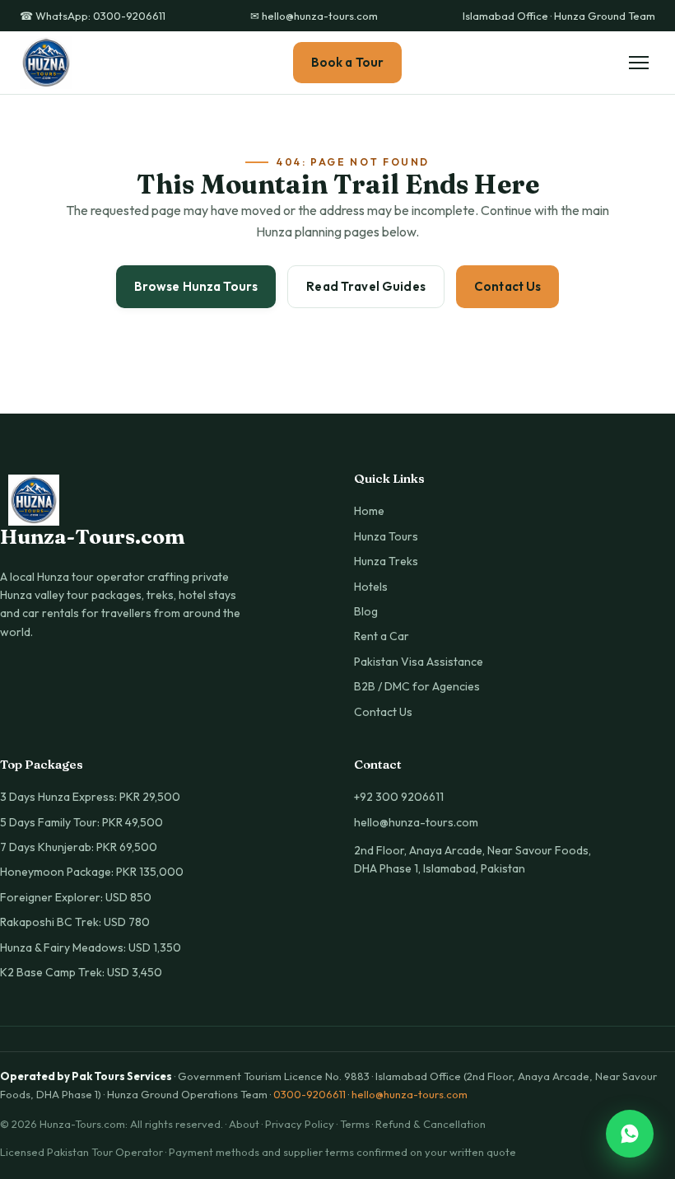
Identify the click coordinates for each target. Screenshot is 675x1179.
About (244, 1123)
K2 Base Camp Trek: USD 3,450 (81, 972)
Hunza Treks (386, 561)
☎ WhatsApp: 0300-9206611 (92, 15)
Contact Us (508, 286)
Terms (355, 1123)
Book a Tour (347, 62)
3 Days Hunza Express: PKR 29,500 (90, 796)
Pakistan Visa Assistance (418, 661)
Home (369, 510)
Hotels (371, 586)
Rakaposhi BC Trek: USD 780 (75, 922)
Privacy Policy (299, 1123)
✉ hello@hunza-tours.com (314, 15)
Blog (366, 611)
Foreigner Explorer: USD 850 (75, 897)
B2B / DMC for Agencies (417, 686)
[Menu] (638, 62)
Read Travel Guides (366, 286)
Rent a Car (381, 636)
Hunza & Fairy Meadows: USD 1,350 (90, 947)
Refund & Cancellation (430, 1123)
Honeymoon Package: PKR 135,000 (92, 871)
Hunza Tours (386, 536)
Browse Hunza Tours (196, 286)
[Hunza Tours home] (46, 62)
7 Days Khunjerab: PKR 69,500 (78, 847)
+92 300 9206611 (399, 796)
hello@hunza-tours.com (416, 822)
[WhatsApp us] (630, 1134)
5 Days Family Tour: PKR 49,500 (81, 822)
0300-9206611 (309, 1094)
